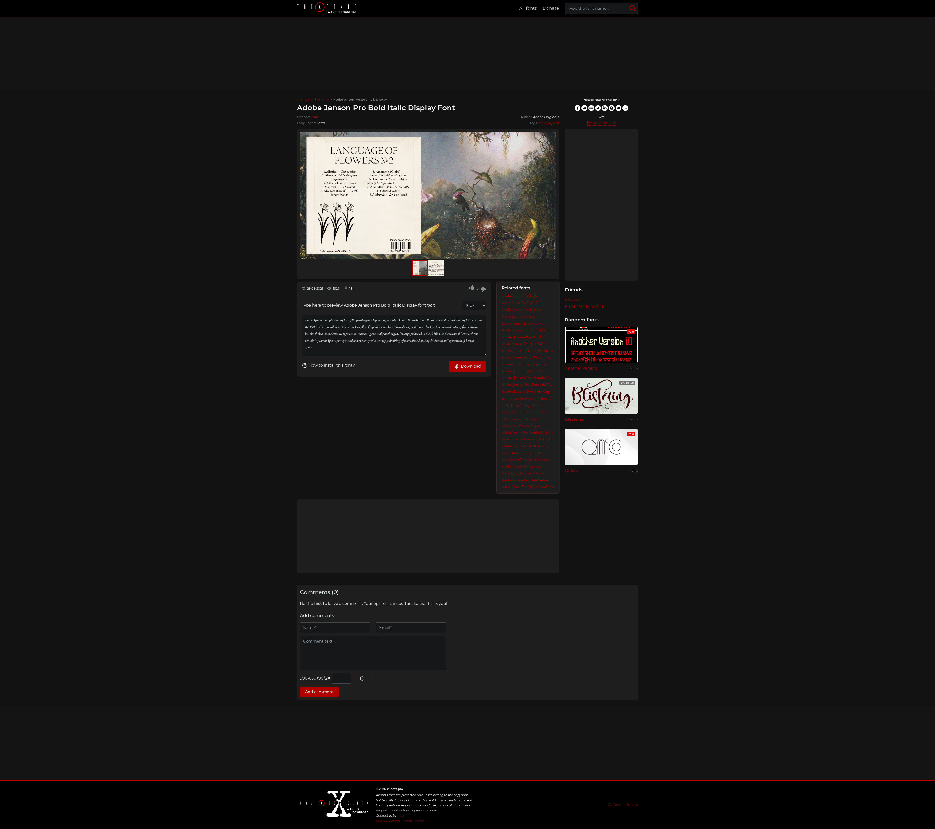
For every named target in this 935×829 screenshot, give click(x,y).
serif (555, 123)
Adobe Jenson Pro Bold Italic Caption (528, 399)
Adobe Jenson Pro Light (520, 296)
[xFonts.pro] (327, 8)
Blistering (574, 419)
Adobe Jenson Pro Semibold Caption (528, 378)
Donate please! (601, 123)
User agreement (388, 820)
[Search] (632, 8)
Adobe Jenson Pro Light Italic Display (524, 412)
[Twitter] (598, 108)
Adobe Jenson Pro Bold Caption (528, 392)
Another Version (581, 368)
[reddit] (584, 108)
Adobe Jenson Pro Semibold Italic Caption (528, 385)
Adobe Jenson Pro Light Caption (528, 351)
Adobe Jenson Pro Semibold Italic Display (527, 439)
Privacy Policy (413, 820)
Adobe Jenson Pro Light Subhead (524, 453)
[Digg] (591, 108)
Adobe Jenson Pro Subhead (522, 467)
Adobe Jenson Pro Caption (524, 364)
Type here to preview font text (368, 305)
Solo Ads (573, 299)
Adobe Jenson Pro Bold (521, 337)
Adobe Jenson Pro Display (519, 419)
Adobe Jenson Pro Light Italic (522, 303)
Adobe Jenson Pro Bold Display (525, 446)
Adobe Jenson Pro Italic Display (521, 426)
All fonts (528, 8)
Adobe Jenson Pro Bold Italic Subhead (528, 487)
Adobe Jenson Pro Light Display (522, 405)
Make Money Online (584, 306)
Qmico (571, 470)
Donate (551, 8)
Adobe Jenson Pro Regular (522, 310)
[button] (552, 196)
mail (400, 815)
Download (471, 366)
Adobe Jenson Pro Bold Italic (523, 344)
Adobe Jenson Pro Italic (518, 317)
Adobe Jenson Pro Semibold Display (528, 433)
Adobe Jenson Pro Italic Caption (526, 371)
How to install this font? (332, 365)
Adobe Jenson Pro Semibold (524, 324)
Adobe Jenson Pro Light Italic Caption (528, 358)
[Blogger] (612, 108)
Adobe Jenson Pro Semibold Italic (527, 330)
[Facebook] (577, 108)
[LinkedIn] (605, 108)
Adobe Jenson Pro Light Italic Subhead (526, 460)
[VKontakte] (618, 108)
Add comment (319, 692)
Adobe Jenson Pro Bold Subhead (527, 480)
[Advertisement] (467, 54)
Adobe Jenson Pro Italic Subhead (523, 473)
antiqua (544, 123)
